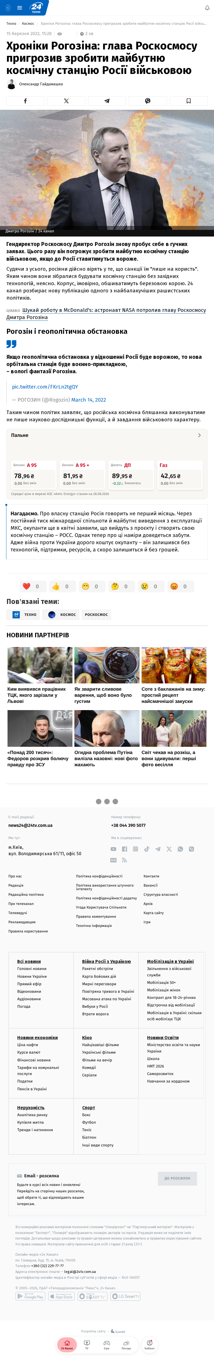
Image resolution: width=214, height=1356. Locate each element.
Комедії (89, 1067)
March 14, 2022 (88, 400)
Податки (25, 1081)
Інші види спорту (97, 1145)
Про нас (15, 876)
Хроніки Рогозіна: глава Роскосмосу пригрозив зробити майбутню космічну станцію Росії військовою (124, 24)
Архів (148, 904)
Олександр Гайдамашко (41, 84)
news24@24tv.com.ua (30, 825)
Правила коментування (96, 917)
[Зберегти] (188, 100)
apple (61, 1296)
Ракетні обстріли (97, 968)
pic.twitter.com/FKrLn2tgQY (45, 387)
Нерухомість (31, 1107)
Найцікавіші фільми (100, 1044)
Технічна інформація (94, 926)
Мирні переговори (99, 983)
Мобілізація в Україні (170, 961)
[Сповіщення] (207, 7)
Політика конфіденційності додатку (106, 898)
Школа (153, 1058)
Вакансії (150, 885)
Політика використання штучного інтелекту (105, 887)
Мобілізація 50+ (161, 982)
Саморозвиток (160, 1073)
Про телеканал (21, 904)
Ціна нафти (27, 1044)
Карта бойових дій (99, 976)
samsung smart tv (125, 1296)
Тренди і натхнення (35, 1130)
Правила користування (28, 931)
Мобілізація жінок (163, 990)
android (30, 1296)
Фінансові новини (34, 1060)
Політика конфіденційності (99, 876)
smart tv (92, 1296)
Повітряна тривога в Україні (108, 991)
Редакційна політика (26, 895)
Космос (28, 24)
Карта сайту (154, 913)
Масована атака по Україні (106, 999)
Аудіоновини (29, 999)
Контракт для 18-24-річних (171, 997)
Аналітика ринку (32, 1114)
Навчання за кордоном (168, 1081)
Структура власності (161, 895)
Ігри (147, 922)
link (113, 849)
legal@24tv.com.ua (80, 1272)
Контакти (151, 876)
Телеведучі (17, 913)
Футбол (89, 1122)
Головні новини (32, 968)
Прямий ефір (29, 983)
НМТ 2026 (155, 1066)
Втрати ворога (95, 1014)
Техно (11, 24)
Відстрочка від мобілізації (171, 1005)
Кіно (87, 1037)
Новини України (32, 976)
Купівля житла (30, 1122)
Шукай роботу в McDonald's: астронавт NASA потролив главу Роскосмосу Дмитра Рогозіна (106, 313)
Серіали (89, 1075)
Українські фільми (99, 1052)
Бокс (86, 1114)
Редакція (15, 885)
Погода (23, 1006)
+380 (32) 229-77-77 (47, 1266)
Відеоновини (29, 991)
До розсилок (178, 1178)
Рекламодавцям (21, 922)
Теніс (87, 1130)
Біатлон (89, 1137)
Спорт (88, 1107)
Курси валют (28, 1052)
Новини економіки (37, 1037)
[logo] (36, 7)
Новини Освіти (163, 1037)
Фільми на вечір (97, 1060)
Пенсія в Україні (32, 1088)
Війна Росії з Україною (106, 961)
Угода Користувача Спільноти (101, 907)
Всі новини (29, 961)
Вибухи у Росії (95, 1006)
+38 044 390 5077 (128, 825)
